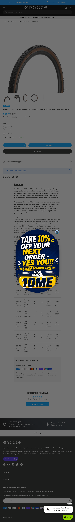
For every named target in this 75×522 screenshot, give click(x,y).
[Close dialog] (57, 232)
